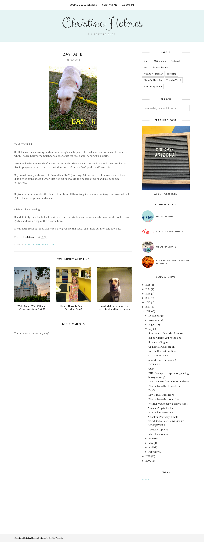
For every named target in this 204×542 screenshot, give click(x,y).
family (29, 244)
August (152, 324)
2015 (148, 297)
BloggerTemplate (56, 538)
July (150, 329)
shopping (171, 73)
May (150, 442)
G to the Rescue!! (158, 355)
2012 (148, 306)
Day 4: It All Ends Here (161, 394)
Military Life (45, 244)
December (154, 315)
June (151, 438)
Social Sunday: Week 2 (169, 231)
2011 (148, 311)
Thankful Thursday (153, 80)
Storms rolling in (158, 342)
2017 (148, 289)
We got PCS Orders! (166, 193)
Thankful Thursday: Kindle (163, 416)
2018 (148, 284)
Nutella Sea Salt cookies (161, 351)
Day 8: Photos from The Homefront (168, 381)
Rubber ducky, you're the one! (165, 337)
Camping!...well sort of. (161, 346)
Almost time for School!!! (162, 359)
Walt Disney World (153, 86)
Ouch (151, 368)
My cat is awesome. (159, 434)
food (146, 67)
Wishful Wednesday (153, 73)
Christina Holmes (102, 23)
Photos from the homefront (164, 399)
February (153, 451)
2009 (148, 460)
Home (145, 479)
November (154, 320)
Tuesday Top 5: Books (160, 408)
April (151, 447)
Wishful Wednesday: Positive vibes (168, 403)
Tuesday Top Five (158, 429)
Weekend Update (166, 246)
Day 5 (151, 390)
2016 (148, 293)
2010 (148, 456)
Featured (175, 61)
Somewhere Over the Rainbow (166, 333)
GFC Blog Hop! (164, 216)
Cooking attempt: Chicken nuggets (172, 262)
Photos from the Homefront (164, 386)
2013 (148, 302)
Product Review (160, 67)
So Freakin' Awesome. (161, 412)
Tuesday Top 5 (173, 80)
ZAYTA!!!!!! (154, 364)
